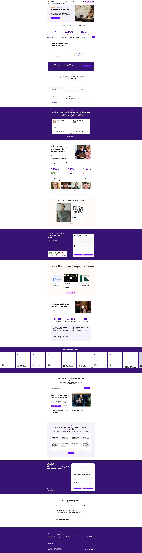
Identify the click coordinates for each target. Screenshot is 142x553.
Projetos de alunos (78, 533)
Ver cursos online (87, 387)
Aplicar (87, 1)
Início (48, 3)
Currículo (53, 37)
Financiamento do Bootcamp (51, 536)
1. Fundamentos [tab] (53, 89)
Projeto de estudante (51, 275)
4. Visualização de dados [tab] (54, 94)
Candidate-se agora (87, 65)
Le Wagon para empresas (69, 532)
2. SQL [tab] (52, 91)
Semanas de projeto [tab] (54, 98)
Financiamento (92, 1)
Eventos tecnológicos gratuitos (89, 536)
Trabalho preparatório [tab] (54, 87)
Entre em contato (50, 543)
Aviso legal (55, 549)
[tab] (69, 223)
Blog (85, 532)
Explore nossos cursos (60, 538)
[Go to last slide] (55, 213)
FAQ (48, 532)
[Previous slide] (70, 195)
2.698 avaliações (64, 255)
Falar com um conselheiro (55, 17)
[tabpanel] (78, 95)
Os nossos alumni (78, 532)
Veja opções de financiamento (64, 406)
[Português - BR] (83, 2)
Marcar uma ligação (79, 65)
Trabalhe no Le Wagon (69, 536)
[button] (71, 212)
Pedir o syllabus (54, 102)
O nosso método (58, 37)
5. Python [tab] (52, 96)
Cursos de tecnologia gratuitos (89, 533)
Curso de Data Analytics (53, 3)
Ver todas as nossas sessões (71, 136)
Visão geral (49, 37)
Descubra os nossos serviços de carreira (57, 314)
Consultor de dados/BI (59, 334)
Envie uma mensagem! (51, 490)
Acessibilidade (59, 549)
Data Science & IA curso (60, 534)
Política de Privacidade (50, 549)
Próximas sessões (71, 37)
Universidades (68, 533)
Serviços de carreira (64, 37)
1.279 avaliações (57, 255)
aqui (60, 388)
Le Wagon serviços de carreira (79, 313)
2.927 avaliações (51, 255)
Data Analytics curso (59, 537)
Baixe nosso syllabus (88, 37)
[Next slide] (71, 195)
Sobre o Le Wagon (50, 533)
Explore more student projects (71, 292)
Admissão (82, 37)
